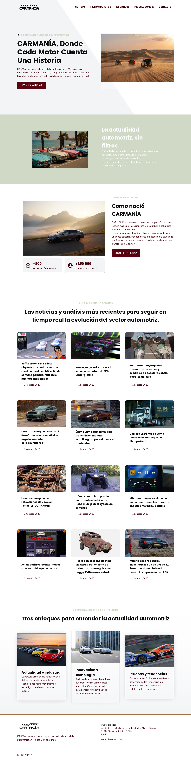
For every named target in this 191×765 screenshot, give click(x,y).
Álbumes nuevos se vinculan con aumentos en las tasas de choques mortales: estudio (149, 502)
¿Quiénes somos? (144, 6)
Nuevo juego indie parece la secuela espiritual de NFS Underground (94, 371)
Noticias (80, 6)
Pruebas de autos (100, 6)
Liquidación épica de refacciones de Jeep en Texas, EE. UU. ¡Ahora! (37, 501)
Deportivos (122, 6)
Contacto (165, 6)
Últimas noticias (31, 85)
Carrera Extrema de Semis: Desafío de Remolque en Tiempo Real (147, 437)
